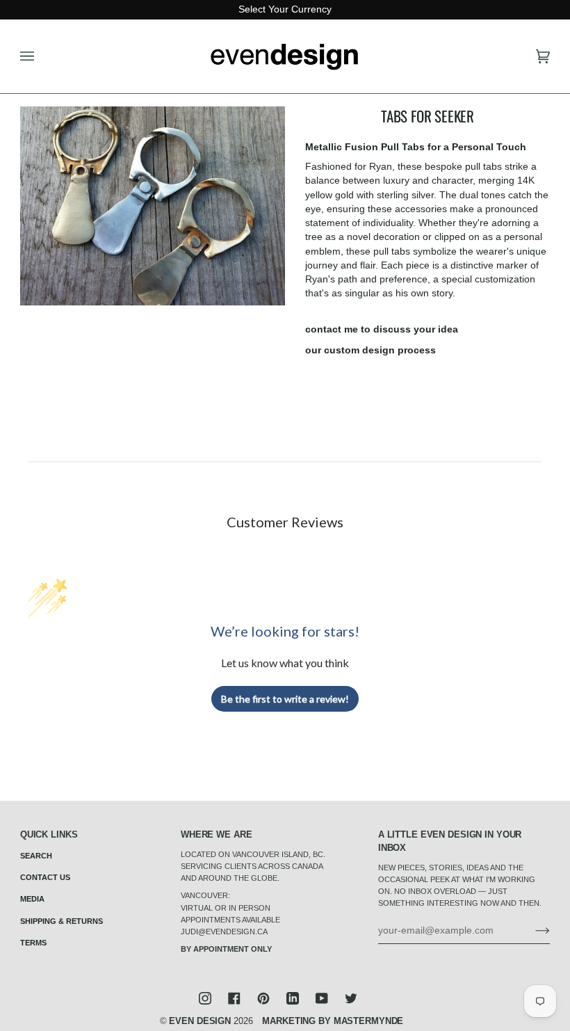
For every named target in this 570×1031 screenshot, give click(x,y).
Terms (33, 942)
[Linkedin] (292, 998)
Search (36, 856)
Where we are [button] (216, 835)
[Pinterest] (263, 998)
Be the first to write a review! (285, 699)
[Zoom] (152, 205)
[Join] (531, 930)
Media (32, 899)
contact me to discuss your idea (381, 329)
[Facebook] (234, 998)
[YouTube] (322, 998)
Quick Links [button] (49, 835)
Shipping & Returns (61, 921)
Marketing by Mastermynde (332, 1021)
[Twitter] (351, 998)
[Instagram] (205, 998)
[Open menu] (41, 56)
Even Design (200, 1021)
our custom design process (370, 350)
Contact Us (45, 877)
